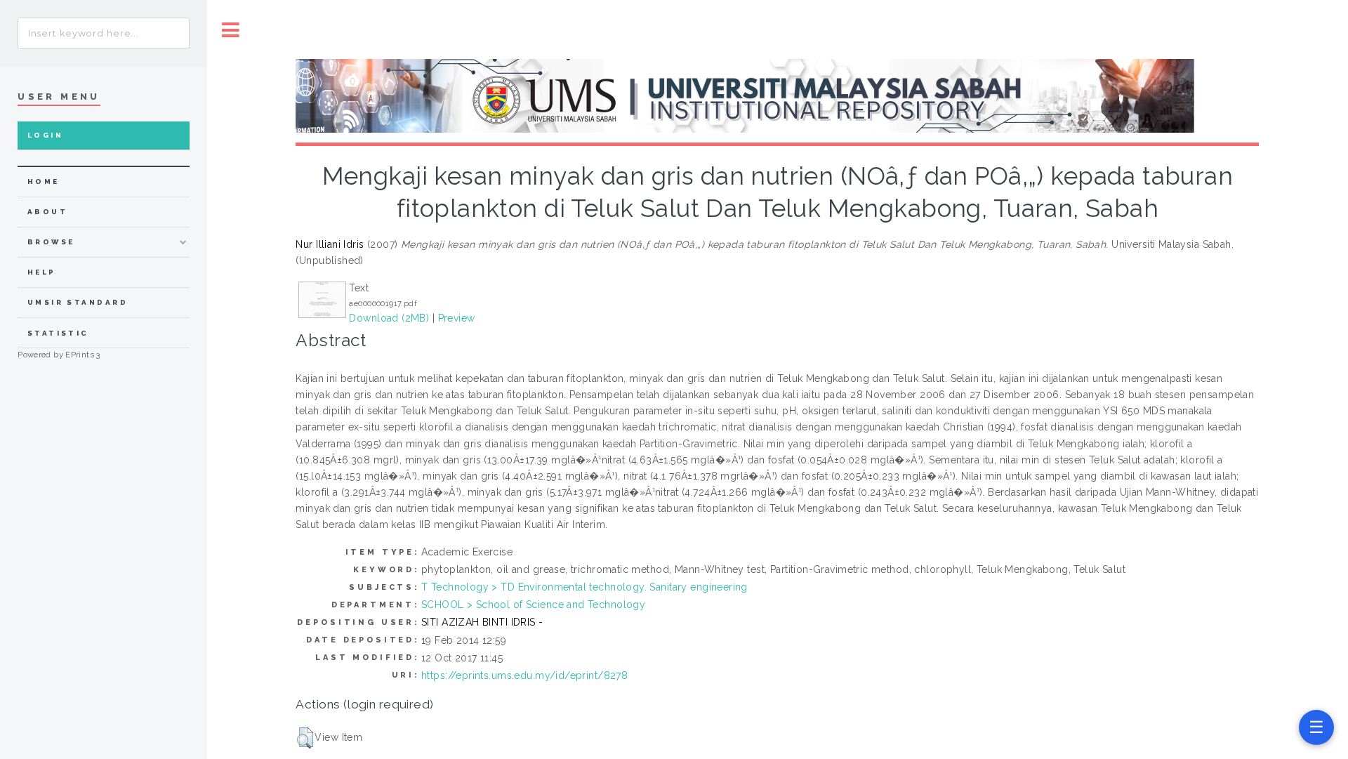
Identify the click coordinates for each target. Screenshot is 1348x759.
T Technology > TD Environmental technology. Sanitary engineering (584, 587)
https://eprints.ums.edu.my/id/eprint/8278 (524, 675)
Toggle (231, 30)
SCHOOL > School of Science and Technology (533, 604)
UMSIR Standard (77, 302)
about (47, 212)
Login (45, 135)
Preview (456, 318)
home (43, 181)
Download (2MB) (389, 318)
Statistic (58, 333)
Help (41, 272)
